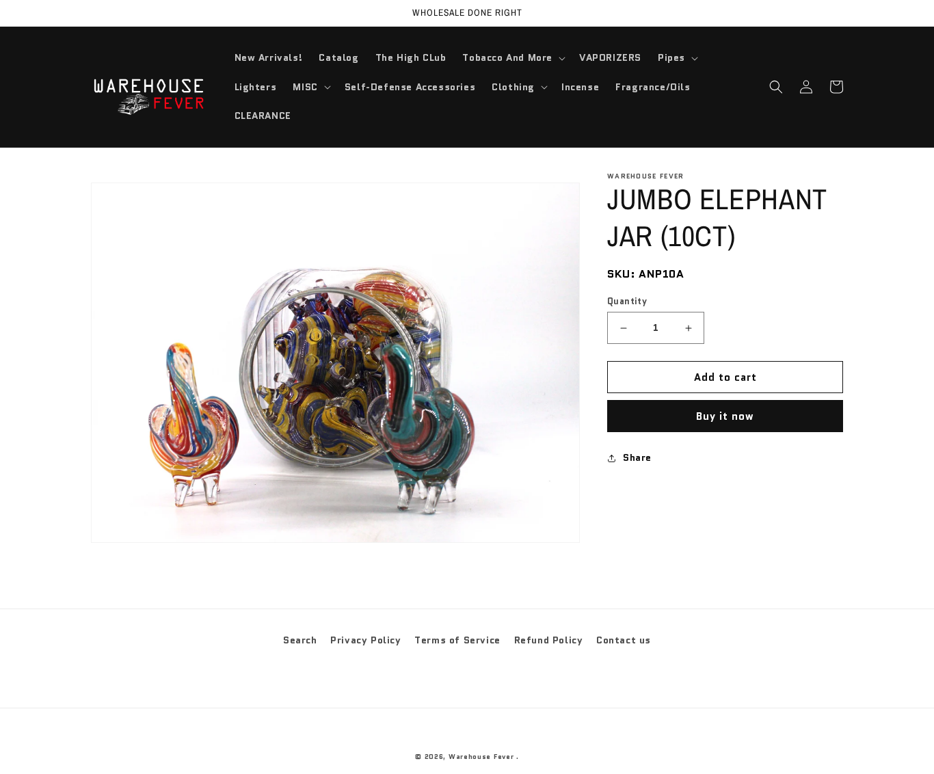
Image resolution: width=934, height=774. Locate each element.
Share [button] (637, 457)
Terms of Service (457, 640)
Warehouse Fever (481, 756)
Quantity (627, 301)
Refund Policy (548, 640)
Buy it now (725, 416)
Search (300, 640)
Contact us (623, 640)
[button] (512, 57)
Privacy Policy (365, 640)
